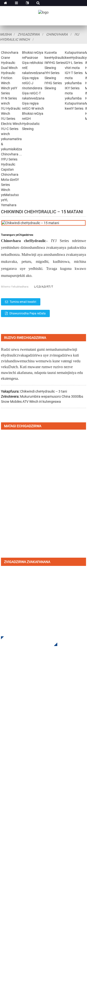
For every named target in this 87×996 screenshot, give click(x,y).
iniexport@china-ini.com (33, 897)
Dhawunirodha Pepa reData (27, 313)
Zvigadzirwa (29, 34)
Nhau (5, 841)
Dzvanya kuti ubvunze (25, 641)
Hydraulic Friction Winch (8, 78)
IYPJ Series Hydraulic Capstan (9, 164)
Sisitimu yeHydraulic (18, 777)
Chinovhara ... (11, 154)
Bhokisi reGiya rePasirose (22, 741)
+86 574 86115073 (26, 922)
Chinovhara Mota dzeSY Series (10, 180)
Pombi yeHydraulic (17, 770)
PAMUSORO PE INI (17, 812)
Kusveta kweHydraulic (20, 748)
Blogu (6, 848)
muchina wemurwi (36, 361)
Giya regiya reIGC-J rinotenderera (32, 83)
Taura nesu (10, 856)
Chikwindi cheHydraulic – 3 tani (43, 391)
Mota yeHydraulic (16, 762)
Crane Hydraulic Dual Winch (9, 63)
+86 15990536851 (31, 932)
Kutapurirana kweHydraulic (24, 755)
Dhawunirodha (13, 827)
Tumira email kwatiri (23, 302)
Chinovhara (57, 34)
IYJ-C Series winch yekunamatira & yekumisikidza (11, 139)
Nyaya (6, 834)
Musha (6, 34)
